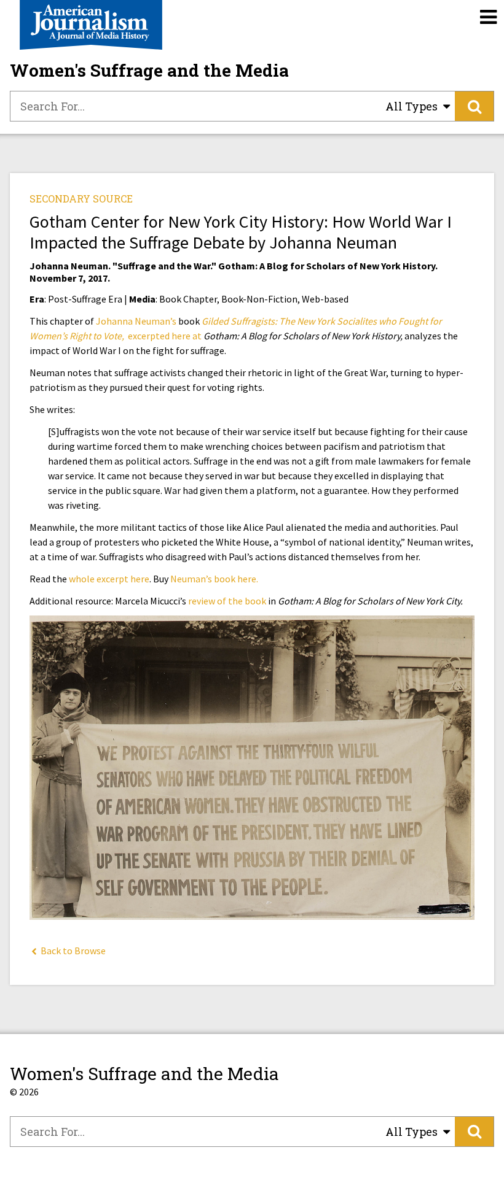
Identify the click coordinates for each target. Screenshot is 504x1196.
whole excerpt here (109, 579)
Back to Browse (72, 950)
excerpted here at (165, 336)
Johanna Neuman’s (136, 321)
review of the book (227, 601)
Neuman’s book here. (214, 579)
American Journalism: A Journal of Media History (91, 25)
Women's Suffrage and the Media (149, 70)
